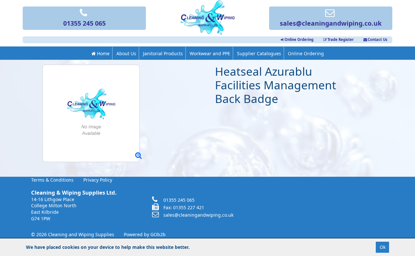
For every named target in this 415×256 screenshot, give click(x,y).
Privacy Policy (97, 180)
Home (103, 53)
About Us (126, 53)
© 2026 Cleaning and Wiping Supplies (72, 234)
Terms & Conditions (52, 180)
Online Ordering (299, 39)
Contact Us (377, 39)
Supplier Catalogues (259, 53)
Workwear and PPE (210, 53)
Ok (382, 247)
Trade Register (340, 39)
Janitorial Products (163, 53)
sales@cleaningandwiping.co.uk (331, 23)
